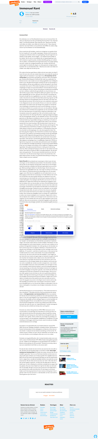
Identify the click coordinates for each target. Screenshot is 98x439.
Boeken (23, 1)
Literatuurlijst (43, 414)
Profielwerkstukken (54, 414)
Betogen (51, 412)
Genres (41, 410)
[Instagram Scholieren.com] (24, 419)
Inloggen (85, 1)
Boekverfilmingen (43, 415)
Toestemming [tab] (30, 209)
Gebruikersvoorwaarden (75, 409)
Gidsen (39, 1)
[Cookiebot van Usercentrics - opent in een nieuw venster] (68, 205)
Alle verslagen (53, 407)
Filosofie (35, 22)
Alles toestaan (65, 232)
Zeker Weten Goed (54, 417)
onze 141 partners (31, 214)
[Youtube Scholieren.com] (22, 419)
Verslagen (29, 1)
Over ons (71, 407)
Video (35, 1)
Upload (69, 316)
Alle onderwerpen (63, 410)
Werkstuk (28, 12)
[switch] (42, 228)
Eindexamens (47, 1)
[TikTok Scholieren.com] (35, 419)
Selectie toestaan (49, 232)
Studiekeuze (62, 412)
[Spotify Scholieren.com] (33, 419)
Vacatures (72, 414)
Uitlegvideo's (62, 417)
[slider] (67, 346)
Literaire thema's (43, 412)
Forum (61, 415)
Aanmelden (52, 395)
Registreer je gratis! (69, 335)
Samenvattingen (53, 410)
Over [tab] (68, 209)
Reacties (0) (52, 29)
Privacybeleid (72, 410)
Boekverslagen (53, 409)
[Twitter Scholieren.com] (26, 419)
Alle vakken (62, 407)
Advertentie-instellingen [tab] (55, 209)
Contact (71, 412)
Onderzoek (72, 417)
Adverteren (72, 415)
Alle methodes (63, 409)
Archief (61, 418)
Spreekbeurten (53, 415)
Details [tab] (42, 209)
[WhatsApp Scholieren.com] (29, 419)
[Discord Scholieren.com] (31, 419)
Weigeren (33, 232)
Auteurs (41, 409)
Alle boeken (42, 407)
